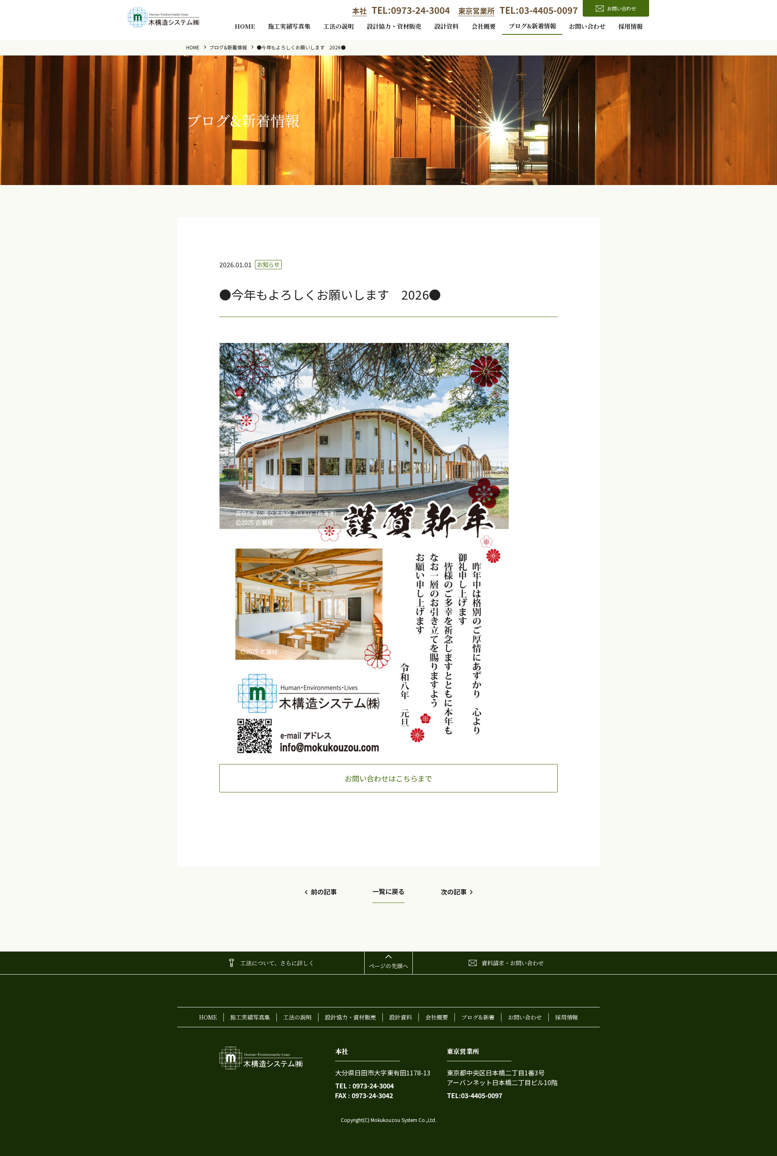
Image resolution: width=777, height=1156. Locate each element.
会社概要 (483, 26)
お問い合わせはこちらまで (388, 778)
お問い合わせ (587, 26)
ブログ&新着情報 (532, 25)
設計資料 (446, 26)
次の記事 (454, 891)
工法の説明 (338, 26)
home (245, 26)
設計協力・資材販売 (394, 26)
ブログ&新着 (478, 1017)
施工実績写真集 (289, 26)
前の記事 (324, 891)
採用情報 (630, 26)
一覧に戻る (388, 891)
